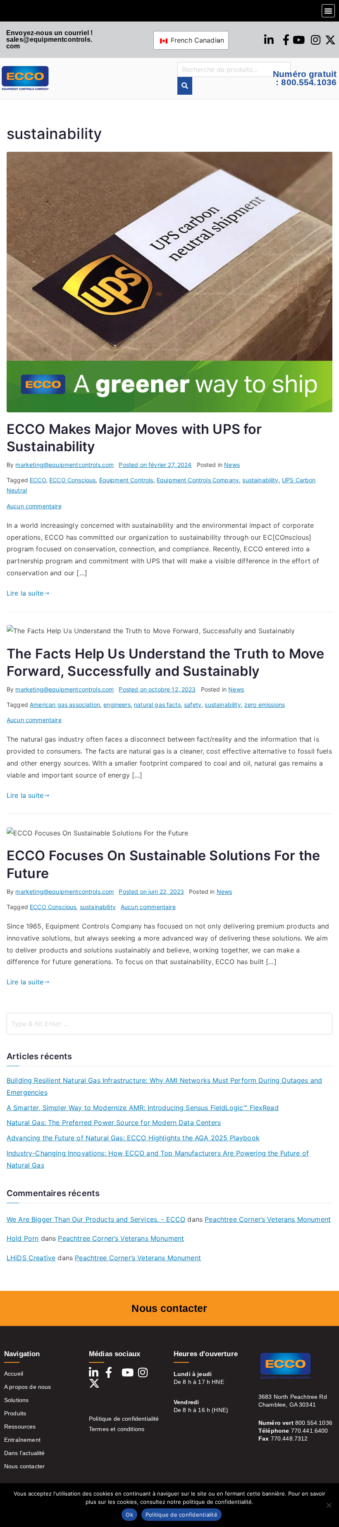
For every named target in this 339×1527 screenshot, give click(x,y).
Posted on (155, 464)
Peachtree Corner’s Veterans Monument (268, 1219)
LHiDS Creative (31, 1258)
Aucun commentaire (34, 506)
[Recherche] (184, 86)
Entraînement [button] (22, 1439)
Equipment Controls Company (198, 479)
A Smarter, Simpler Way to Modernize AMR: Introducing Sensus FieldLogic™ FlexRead (143, 1107)
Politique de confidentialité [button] (181, 1514)
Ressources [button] (20, 1426)
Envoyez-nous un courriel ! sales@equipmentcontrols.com (49, 39)
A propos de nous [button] (27, 1386)
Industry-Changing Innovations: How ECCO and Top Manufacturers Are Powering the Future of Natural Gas (158, 1159)
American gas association (65, 704)
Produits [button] (15, 1413)
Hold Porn (22, 1238)
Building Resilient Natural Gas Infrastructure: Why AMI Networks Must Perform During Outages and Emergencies (164, 1086)
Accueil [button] (13, 1373)
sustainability (260, 479)
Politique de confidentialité (124, 1418)
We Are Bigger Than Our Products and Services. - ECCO (96, 1219)
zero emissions (264, 704)
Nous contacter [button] (24, 1466)
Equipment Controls (126, 479)
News (232, 464)
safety (192, 704)
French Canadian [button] (196, 40)
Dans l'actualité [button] (24, 1453)
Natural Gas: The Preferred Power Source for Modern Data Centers (114, 1122)
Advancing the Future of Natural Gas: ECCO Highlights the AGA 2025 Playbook (133, 1138)
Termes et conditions (116, 1429)
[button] (328, 10)
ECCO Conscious (72, 479)
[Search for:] (169, 1023)
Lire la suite (25, 593)
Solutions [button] (16, 1400)
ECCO (38, 479)
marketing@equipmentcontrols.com (64, 464)
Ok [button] (129, 1514)
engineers (116, 704)
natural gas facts (157, 704)
